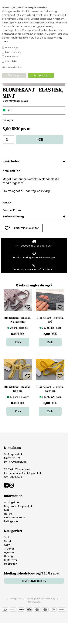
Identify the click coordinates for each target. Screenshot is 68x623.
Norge (8, 514)
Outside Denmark (15, 517)
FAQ (6, 510)
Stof (6, 537)
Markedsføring (13, 52)
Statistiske (11, 61)
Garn (7, 545)
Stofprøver (10, 560)
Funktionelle (11, 56)
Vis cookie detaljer (12, 67)
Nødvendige (11, 47)
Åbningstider (12, 502)
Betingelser (11, 521)
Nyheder (9, 552)
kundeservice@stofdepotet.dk (23, 473)
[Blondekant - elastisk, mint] (34, 85)
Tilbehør (9, 548)
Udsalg (8, 556)
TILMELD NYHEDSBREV (34, 581)
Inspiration (10, 564)
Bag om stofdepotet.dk (18, 506)
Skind (7, 541)
